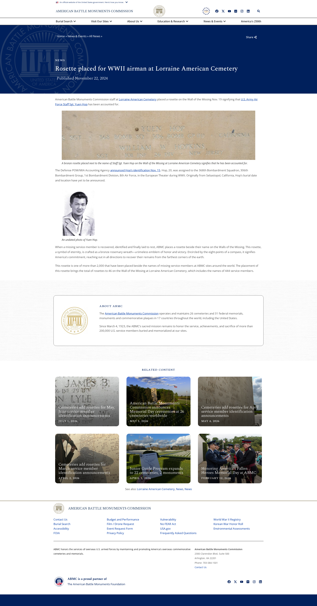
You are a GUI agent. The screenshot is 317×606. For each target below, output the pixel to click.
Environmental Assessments (231, 528)
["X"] (223, 11)
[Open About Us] (141, 21)
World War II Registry (227, 519)
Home (61, 36)
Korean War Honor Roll (228, 524)
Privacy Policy (115, 533)
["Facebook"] (217, 11)
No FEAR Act (168, 524)
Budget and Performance (123, 519)
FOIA (56, 533)
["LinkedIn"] (248, 11)
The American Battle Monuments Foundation (96, 584)
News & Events (77, 36)
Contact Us (60, 519)
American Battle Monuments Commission (131, 313)
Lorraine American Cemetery (138, 99)
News (179, 489)
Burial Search (61, 524)
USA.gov (165, 528)
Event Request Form (120, 528)
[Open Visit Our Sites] (110, 21)
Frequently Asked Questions (178, 533)
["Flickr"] (235, 11)
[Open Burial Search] (74, 21)
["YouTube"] (229, 11)
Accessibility (61, 528)
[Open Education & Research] (187, 21)
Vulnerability (168, 519)
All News (94, 36)
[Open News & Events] (224, 21)
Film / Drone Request (120, 524)
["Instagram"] (242, 11)
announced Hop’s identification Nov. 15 (135, 170)
